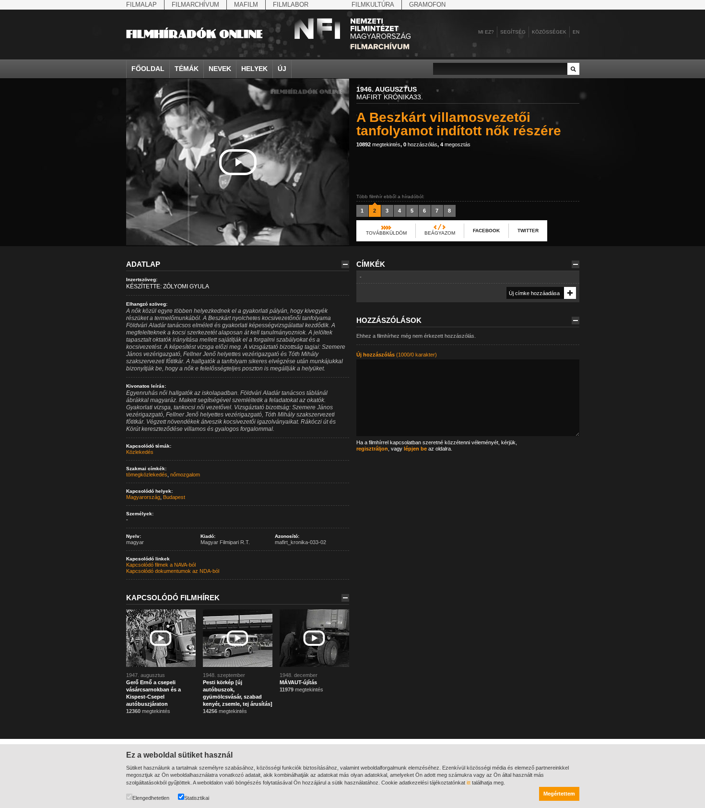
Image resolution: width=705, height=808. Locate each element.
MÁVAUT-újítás (298, 682)
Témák (187, 68)
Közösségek (549, 32)
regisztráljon (372, 449)
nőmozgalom (185, 474)
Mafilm (246, 4)
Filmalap (141, 4)
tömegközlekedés (146, 474)
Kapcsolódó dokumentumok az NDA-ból (172, 571)
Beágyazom (439, 233)
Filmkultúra (373, 4)
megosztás (455, 144)
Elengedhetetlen (150, 798)
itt (468, 782)
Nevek (220, 68)
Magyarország (143, 497)
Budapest (174, 497)
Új (282, 68)
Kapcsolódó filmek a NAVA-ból (161, 565)
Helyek (254, 68)
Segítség (513, 32)
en (576, 32)
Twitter (528, 230)
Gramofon (427, 4)
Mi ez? (486, 32)
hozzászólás (420, 144)
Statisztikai (196, 798)
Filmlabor (290, 4)
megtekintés (378, 144)
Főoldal (147, 68)
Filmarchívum (195, 4)
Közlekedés (139, 452)
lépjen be (415, 449)
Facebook (486, 230)
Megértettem (559, 793)
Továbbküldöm (386, 233)
